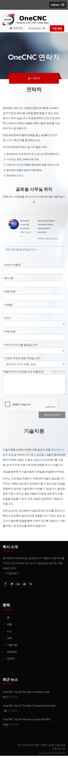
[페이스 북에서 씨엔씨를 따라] (5, 584)
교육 (7, 637)
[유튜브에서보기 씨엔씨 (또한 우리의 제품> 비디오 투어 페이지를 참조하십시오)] (24, 584)
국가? (7, 318)
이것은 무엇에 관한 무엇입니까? (21, 358)
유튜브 (19, 175)
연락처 (36, 78)
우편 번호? (9, 331)
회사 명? (8, 278)
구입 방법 (57, 28)
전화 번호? (9, 291)
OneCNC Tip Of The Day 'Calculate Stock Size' (29, 705)
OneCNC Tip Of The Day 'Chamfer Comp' (26, 691)
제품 (7, 624)
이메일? (8, 304)
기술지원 (10, 644)
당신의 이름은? (12, 264)
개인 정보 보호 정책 (28, 744)
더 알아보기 (11, 573)
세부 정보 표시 (25, 234)
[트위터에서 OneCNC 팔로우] (12, 584)
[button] (57, 5)
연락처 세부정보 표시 (48, 238)
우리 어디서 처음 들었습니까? (20, 344)
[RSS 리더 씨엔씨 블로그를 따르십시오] (31, 584)
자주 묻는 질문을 (34, 454)
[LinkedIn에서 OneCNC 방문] (18, 584)
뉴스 (7, 631)
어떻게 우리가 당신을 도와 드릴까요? (23, 371)
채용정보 (10, 651)
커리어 (9, 140)
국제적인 (17, 28)
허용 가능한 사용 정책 (53, 744)
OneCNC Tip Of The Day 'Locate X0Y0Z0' (27, 719)
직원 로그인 (58, 748)
